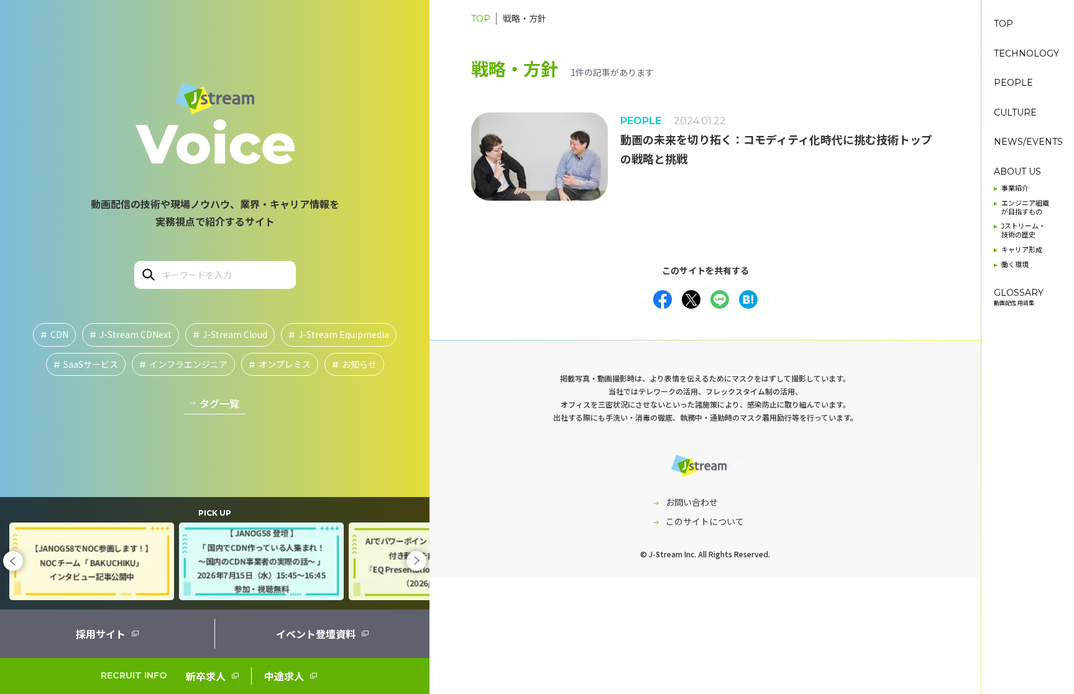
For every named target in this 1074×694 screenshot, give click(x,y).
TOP (480, 18)
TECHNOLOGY (1026, 53)
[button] (13, 561)
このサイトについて (705, 521)
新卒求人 (206, 676)
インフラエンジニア (183, 364)
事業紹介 (1015, 189)
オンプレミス (280, 364)
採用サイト (101, 633)
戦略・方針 (524, 18)
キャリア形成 (1021, 250)
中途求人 (284, 676)
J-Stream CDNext (131, 334)
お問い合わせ (692, 502)
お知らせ (354, 364)
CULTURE (1015, 112)
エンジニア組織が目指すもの (1025, 207)
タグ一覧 (219, 403)
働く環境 (1015, 265)
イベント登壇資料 (316, 633)
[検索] (147, 274)
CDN (54, 334)
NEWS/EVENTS (1028, 142)
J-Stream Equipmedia (338, 334)
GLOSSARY (1019, 297)
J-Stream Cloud (230, 334)
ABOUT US (1017, 172)
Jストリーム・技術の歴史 (1023, 230)
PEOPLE (1013, 83)
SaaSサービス (85, 364)
